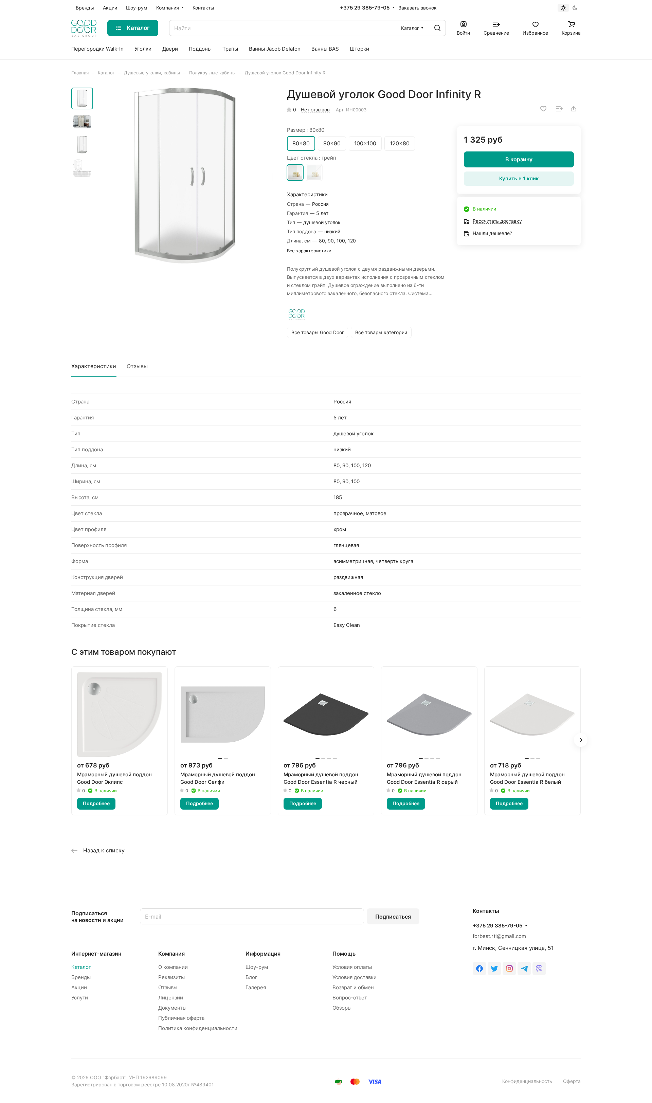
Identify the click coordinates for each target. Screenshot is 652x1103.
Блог (251, 977)
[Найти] (437, 28)
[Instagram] (509, 968)
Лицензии (170, 997)
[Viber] (539, 968)
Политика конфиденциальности (197, 1028)
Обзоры (341, 1008)
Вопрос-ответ (349, 997)
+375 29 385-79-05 (365, 8)
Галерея (256, 987)
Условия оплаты (352, 967)
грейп (295, 172)
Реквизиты (171, 977)
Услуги (79, 997)
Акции (79, 987)
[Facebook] (479, 968)
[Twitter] (494, 968)
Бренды (81, 977)
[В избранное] (543, 109)
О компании (173, 967)
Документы (172, 1008)
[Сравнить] (559, 109)
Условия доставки (354, 977)
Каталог (81, 967)
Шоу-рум (257, 967)
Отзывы (137, 366)
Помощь (344, 953)
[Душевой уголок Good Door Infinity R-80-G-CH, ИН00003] (185, 176)
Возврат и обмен (353, 987)
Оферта (572, 1081)
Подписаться (393, 916)
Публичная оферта (181, 1018)
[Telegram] (524, 968)
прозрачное (314, 172)
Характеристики (93, 366)
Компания (171, 953)
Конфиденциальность (527, 1081)
